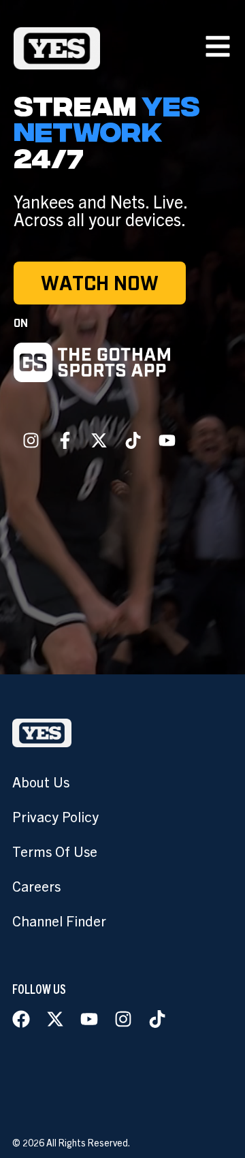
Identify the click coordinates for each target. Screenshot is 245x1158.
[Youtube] (167, 440)
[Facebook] (21, 1019)
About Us (40, 781)
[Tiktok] (133, 440)
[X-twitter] (99, 440)
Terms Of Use (54, 851)
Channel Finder (59, 920)
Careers (36, 885)
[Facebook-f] (65, 440)
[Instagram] (31, 440)
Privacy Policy (55, 816)
